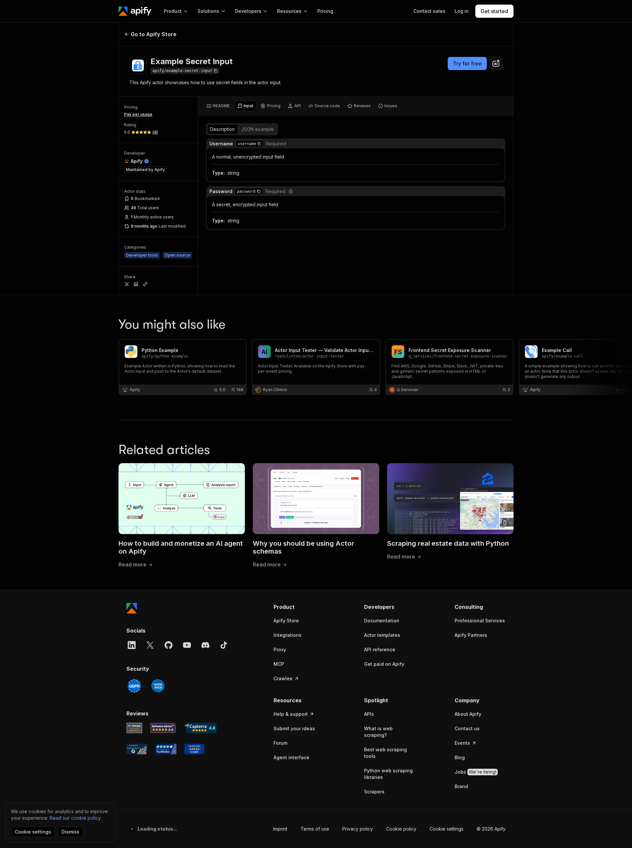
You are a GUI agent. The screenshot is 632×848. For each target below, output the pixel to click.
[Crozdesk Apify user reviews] (194, 749)
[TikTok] (224, 645)
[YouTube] (187, 645)
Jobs (475, 772)
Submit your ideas (294, 728)
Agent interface (291, 757)
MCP (279, 664)
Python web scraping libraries (388, 774)
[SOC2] (158, 686)
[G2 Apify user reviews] (136, 749)
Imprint (280, 829)
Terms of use (315, 829)
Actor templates (382, 635)
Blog (460, 757)
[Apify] (134, 11)
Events (462, 743)
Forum (280, 743)
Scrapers (374, 791)
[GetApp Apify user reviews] (134, 728)
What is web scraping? (378, 732)
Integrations (288, 635)
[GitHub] (168, 645)
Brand (461, 786)
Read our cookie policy (75, 818)
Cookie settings (446, 829)
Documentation (381, 620)
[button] (259, 144)
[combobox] (496, 63)
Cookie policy (401, 829)
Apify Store (286, 620)
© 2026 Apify (491, 829)
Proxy (280, 649)
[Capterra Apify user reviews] (200, 728)
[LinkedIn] (131, 645)
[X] (150, 645)
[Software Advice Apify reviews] (163, 728)
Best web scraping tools (385, 753)
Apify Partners (471, 635)
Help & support (291, 714)
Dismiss (70, 832)
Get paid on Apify (384, 664)
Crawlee (283, 678)
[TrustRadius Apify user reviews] (165, 749)
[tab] (218, 106)
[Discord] (205, 645)
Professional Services (480, 620)
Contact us (467, 728)
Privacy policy (357, 829)
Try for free (467, 63)
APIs (369, 714)
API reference (379, 649)
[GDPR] (134, 686)
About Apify (468, 714)
